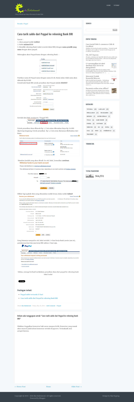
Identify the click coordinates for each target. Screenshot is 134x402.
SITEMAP (116, 5)
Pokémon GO (107, 130)
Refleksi (89, 116)
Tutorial (90, 109)
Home (48, 386)
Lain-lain (102, 109)
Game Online (100, 120)
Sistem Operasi (102, 116)
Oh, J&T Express (92, 55)
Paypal (59, 306)
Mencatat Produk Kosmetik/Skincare (93, 77)
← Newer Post (20, 386)
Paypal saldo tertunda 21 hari (32, 294)
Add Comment (50, 306)
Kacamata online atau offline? (97, 88)
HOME (109, 5)
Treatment (90, 134)
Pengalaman (91, 112)
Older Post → (76, 386)
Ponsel (89, 123)
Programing (104, 112)
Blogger (42, 398)
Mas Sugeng (114, 396)
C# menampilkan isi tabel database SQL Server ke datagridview (95, 65)
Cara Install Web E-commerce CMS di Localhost (100, 45)
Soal (88, 130)
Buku (96, 130)
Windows (90, 127)
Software (100, 123)
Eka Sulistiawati (40, 396)
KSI (99, 127)
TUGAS (89, 120)
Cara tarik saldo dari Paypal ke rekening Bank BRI (39, 298)
